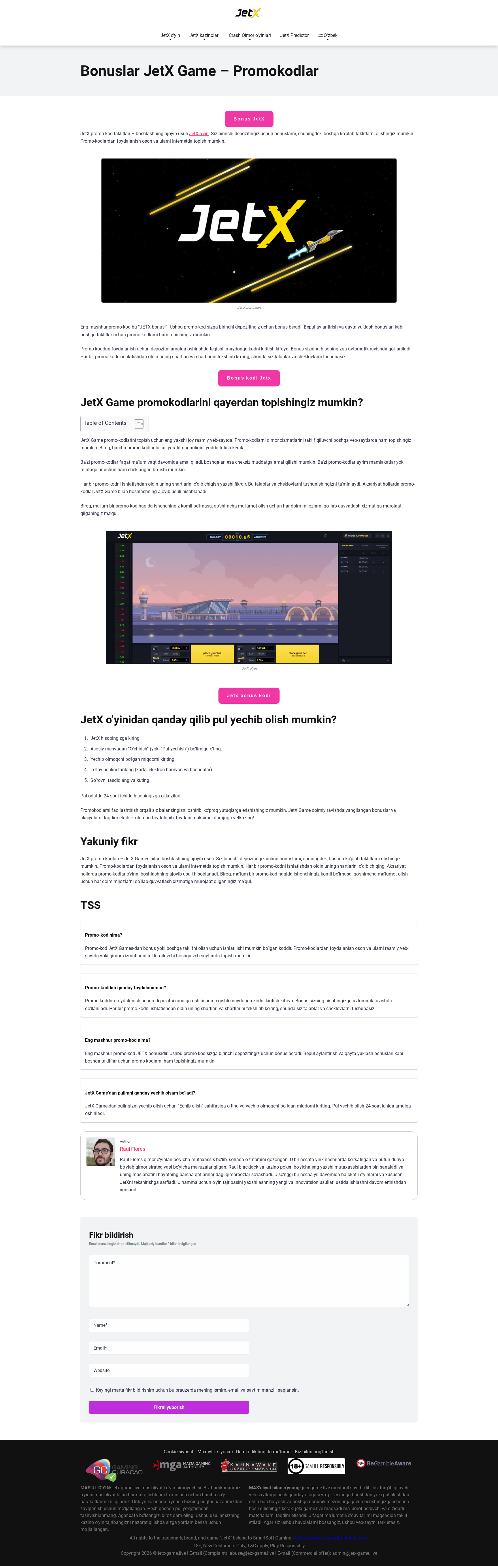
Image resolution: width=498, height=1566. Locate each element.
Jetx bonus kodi (249, 695)
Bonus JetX (249, 118)
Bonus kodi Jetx (249, 378)
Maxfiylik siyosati (215, 1451)
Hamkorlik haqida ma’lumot (264, 1451)
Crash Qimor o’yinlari (250, 35)
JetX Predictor (294, 35)
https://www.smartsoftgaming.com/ (332, 1538)
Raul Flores (132, 1149)
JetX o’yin (170, 35)
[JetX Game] (249, 13)
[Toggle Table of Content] (135, 424)
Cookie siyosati (179, 1451)
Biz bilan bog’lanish (315, 1451)
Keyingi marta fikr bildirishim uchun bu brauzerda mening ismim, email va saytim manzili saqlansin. (197, 1390)
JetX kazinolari (204, 35)
